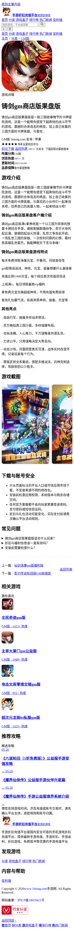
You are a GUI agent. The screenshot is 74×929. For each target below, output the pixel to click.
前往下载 (8, 149)
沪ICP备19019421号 (30, 900)
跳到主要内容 (11, 4)
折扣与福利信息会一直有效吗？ (27, 543)
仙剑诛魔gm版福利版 (28, 565)
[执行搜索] (42, 24)
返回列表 (21, 149)
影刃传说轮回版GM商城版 (32, 573)
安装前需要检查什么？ (21, 548)
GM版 (25, 38)
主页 (5, 38)
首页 (5, 20)
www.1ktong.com (35, 888)
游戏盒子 (22, 20)
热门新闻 (45, 20)
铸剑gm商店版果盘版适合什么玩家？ (30, 538)
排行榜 (34, 20)
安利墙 (57, 20)
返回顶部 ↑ (9, 920)
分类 (12, 20)
